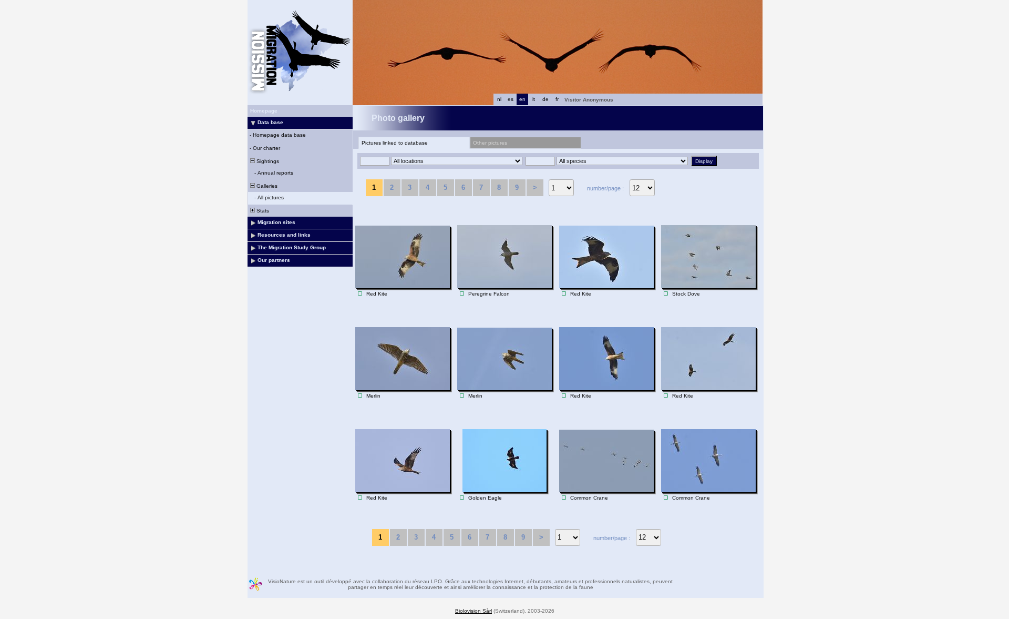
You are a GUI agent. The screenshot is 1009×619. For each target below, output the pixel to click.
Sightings (267, 161)
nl (499, 99)
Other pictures (490, 143)
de (545, 99)
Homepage (263, 111)
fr (557, 99)
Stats (262, 211)
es (510, 99)
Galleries (266, 186)
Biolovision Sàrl (473, 611)
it (533, 99)
